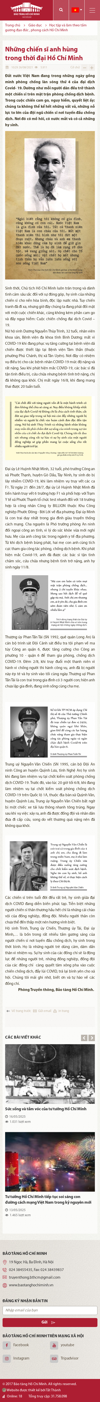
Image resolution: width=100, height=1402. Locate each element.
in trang (63, 1011)
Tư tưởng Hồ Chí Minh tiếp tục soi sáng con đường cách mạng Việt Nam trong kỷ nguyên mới (48, 1200)
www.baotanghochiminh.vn (31, 1285)
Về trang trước (21, 1011)
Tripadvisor (69, 1359)
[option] (50, 1135)
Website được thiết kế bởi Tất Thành (33, 1390)
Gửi (44, 1322)
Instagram (21, 1359)
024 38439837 (52, 1270)
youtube (67, 1345)
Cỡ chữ (75, 67)
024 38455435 (20, 1270)
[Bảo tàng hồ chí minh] (26, 10)
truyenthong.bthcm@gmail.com (35, 1278)
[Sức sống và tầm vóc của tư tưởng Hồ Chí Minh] (50, 1074)
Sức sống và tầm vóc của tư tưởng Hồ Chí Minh (45, 1109)
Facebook (21, 1345)
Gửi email (44, 1011)
